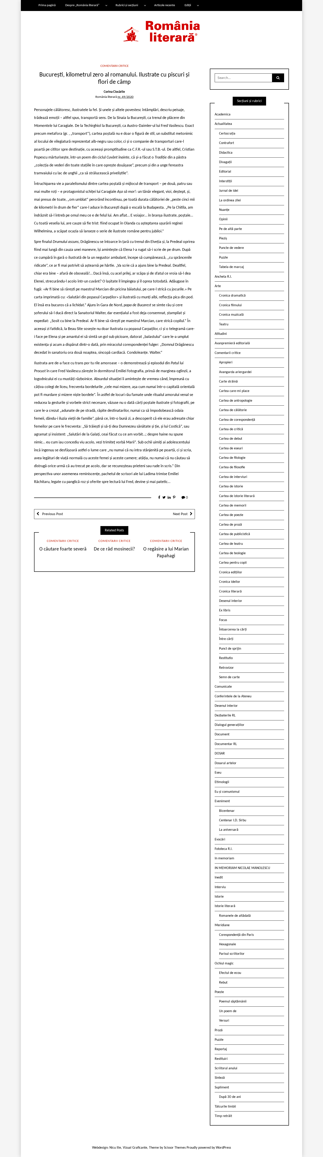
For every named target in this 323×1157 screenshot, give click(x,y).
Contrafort (226, 143)
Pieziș (223, 238)
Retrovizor (226, 668)
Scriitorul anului (226, 1068)
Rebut (223, 982)
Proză (219, 1030)
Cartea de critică (231, 429)
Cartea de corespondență (237, 420)
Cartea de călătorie (233, 410)
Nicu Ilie (115, 1148)
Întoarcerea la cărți (233, 629)
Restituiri (221, 1059)
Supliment (222, 1087)
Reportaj (221, 1049)
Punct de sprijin (230, 648)
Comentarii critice (114, 66)
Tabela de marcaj (231, 267)
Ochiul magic (224, 963)
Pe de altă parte (230, 229)
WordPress (223, 1148)
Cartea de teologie (232, 553)
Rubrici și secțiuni (127, 5)
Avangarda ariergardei (235, 372)
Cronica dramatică (232, 295)
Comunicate (223, 687)
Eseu (218, 772)
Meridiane (222, 925)
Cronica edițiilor (230, 572)
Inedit (219, 877)
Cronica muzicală (231, 315)
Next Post (180, 514)
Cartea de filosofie (232, 467)
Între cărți (226, 639)
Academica (222, 114)
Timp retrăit (223, 1116)
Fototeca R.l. (223, 849)
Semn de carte (229, 677)
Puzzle (223, 257)
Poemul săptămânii (233, 1001)
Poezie (219, 992)
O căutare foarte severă (63, 549)
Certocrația (227, 133)
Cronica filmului (230, 305)
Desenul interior (230, 601)
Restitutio (226, 658)
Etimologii (222, 782)
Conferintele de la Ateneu (233, 696)
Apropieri (225, 362)
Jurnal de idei (228, 191)
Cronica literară (230, 591)
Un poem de (227, 1011)
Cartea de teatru (231, 544)
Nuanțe (224, 210)
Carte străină (228, 381)
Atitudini (221, 334)
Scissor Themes (175, 1148)
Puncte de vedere (231, 248)
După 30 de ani (230, 1097)
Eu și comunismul (227, 792)
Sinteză (220, 1078)
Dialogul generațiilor (229, 725)
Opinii (223, 219)
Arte (218, 286)
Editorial (225, 171)
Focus (223, 620)
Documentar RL (226, 744)
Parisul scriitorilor (232, 954)
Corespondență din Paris (236, 935)
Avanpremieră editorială (232, 343)
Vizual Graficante (135, 1148)
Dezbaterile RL (225, 715)
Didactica (225, 153)
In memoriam (224, 858)
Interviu (220, 887)
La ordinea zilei (230, 200)
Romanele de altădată (235, 916)
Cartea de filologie (232, 458)
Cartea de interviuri (233, 477)
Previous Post (52, 514)
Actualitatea (223, 124)
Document (222, 734)
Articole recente (164, 5)
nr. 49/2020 (126, 97)
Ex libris (224, 610)
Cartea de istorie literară (237, 496)
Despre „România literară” (82, 5)
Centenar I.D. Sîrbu (232, 820)
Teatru (223, 324)
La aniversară (228, 830)
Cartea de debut (230, 439)
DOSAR (220, 753)
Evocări (220, 839)
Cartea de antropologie (235, 401)
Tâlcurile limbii (225, 1106)
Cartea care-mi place (234, 391)
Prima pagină (47, 5)
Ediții (188, 5)
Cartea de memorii (232, 505)
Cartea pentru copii (233, 563)
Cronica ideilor (229, 582)
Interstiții (225, 181)
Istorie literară (225, 906)
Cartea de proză (230, 525)
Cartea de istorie (231, 486)
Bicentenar (227, 811)
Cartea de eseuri (231, 448)
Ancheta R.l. (223, 277)
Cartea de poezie (231, 515)
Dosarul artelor (225, 763)
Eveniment (222, 801)
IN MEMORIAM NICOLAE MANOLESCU (242, 868)
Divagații (225, 162)
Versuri (224, 1020)
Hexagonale (227, 944)
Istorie (219, 896)
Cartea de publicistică (234, 534)
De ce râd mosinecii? (114, 549)
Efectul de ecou (230, 973)
